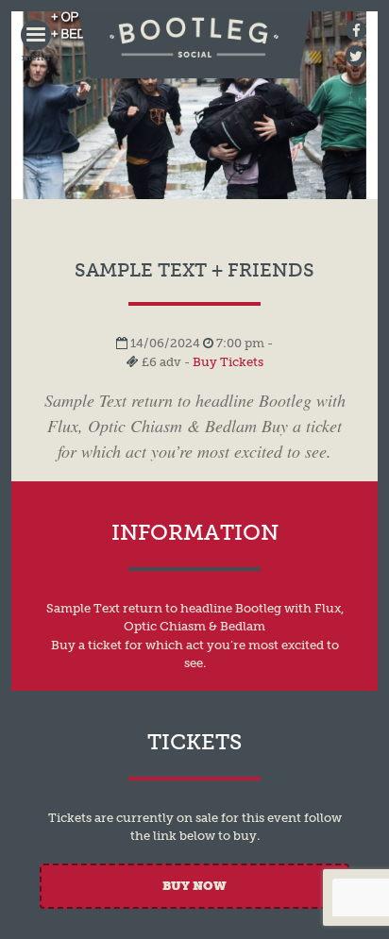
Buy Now (194, 886)
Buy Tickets (228, 362)
